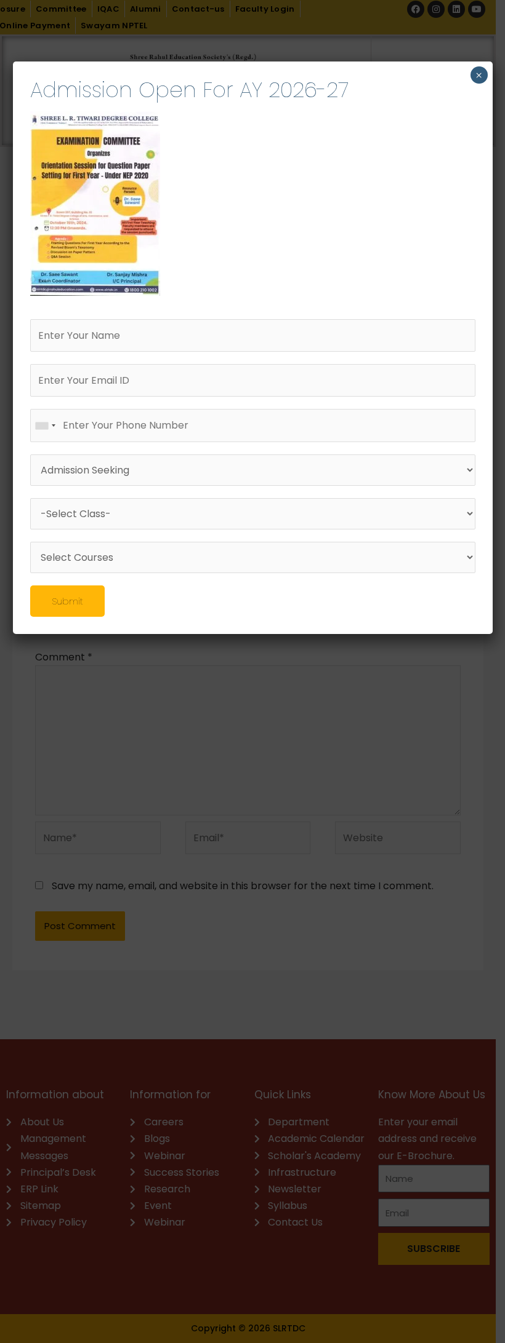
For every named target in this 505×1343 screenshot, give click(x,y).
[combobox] (45, 425)
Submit (67, 601)
